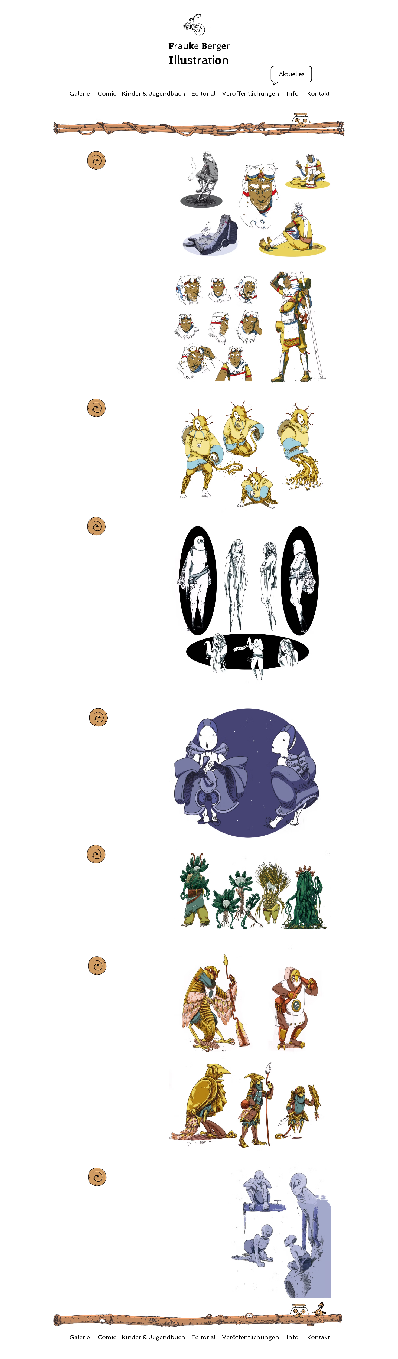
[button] (292, 74)
